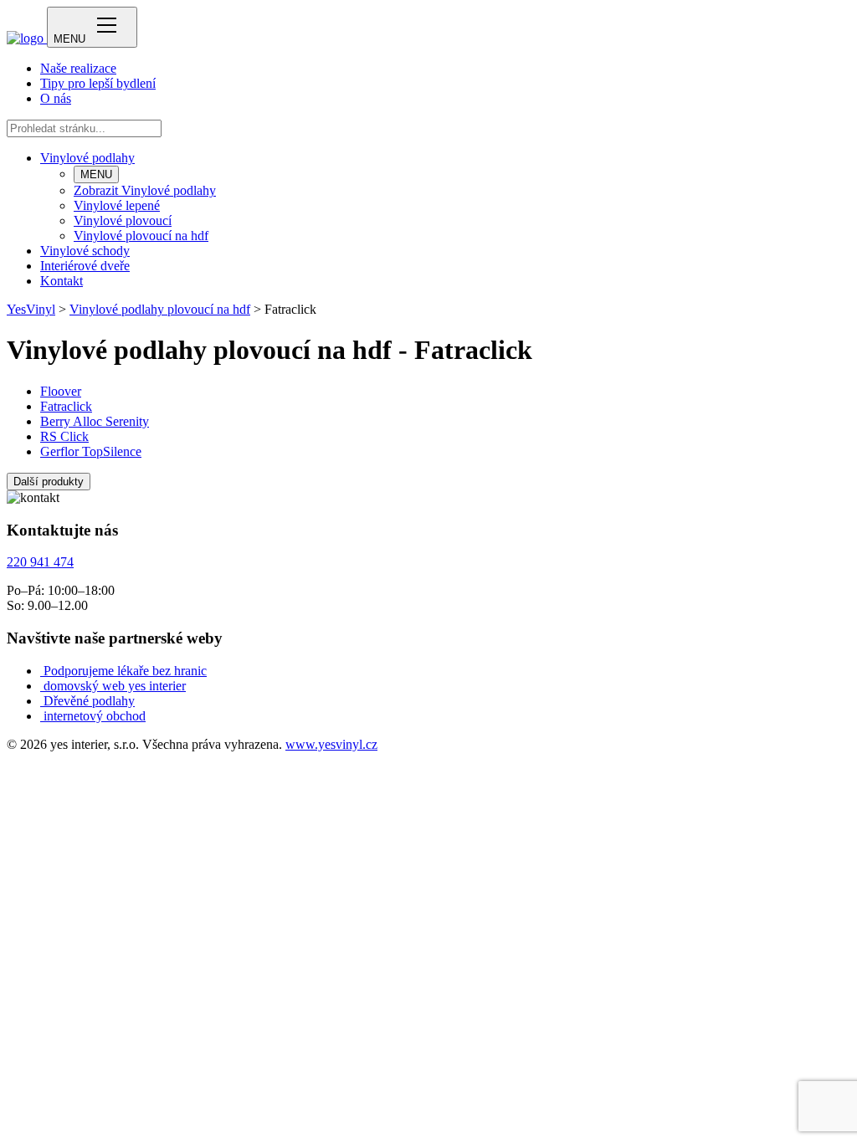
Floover (60, 391)
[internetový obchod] (42, 716)
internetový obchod (95, 716)
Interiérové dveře (85, 266)
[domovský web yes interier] (42, 686)
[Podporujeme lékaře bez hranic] (42, 671)
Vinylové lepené (117, 205)
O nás (55, 98)
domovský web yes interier (115, 686)
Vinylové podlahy (87, 158)
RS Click (64, 436)
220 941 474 (40, 562)
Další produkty (48, 481)
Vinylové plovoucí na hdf (141, 235)
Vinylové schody (85, 250)
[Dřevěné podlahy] (42, 701)
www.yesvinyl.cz (331, 744)
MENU (96, 174)
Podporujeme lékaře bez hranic (125, 671)
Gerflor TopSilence (90, 451)
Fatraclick (66, 406)
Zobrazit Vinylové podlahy (145, 190)
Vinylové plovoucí (123, 220)
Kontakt (61, 281)
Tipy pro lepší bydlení (98, 83)
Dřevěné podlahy (89, 701)
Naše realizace (78, 68)
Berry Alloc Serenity (94, 421)
